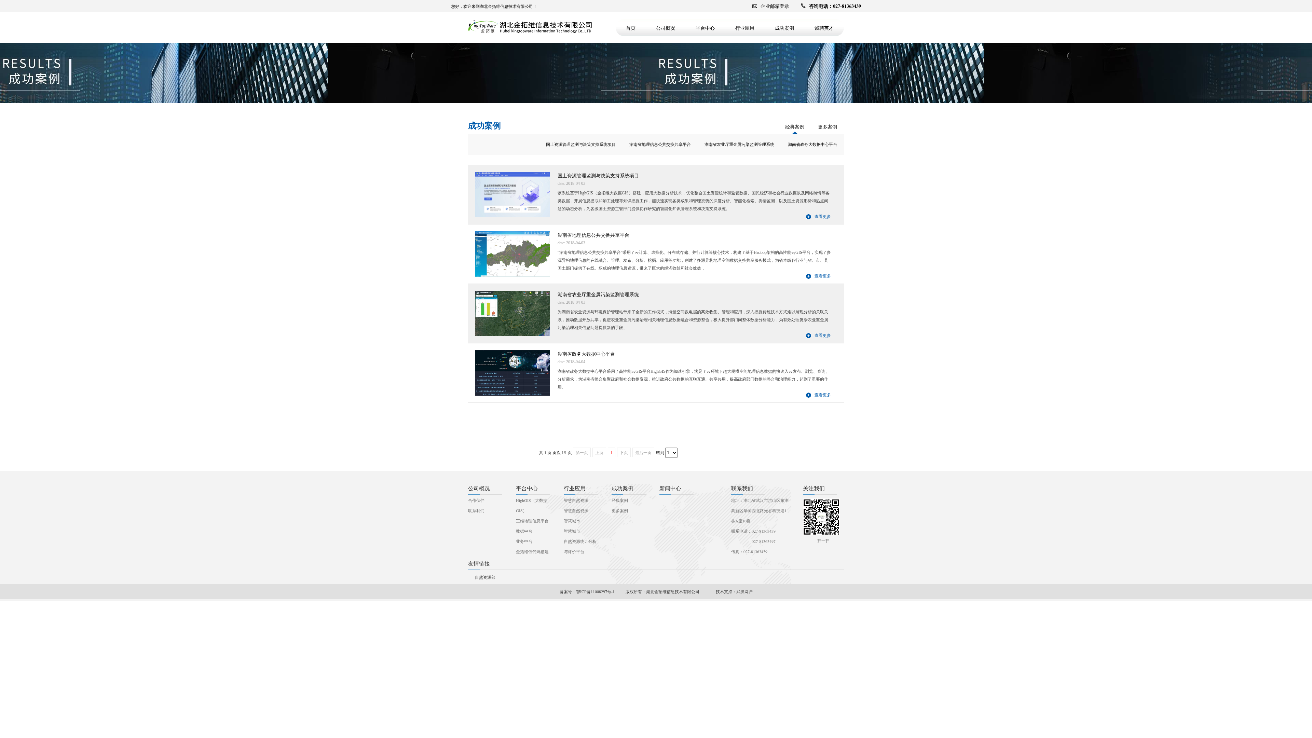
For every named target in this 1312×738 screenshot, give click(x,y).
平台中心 (705, 28)
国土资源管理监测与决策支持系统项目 (581, 144)
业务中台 (524, 541)
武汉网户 (744, 591)
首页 (631, 28)
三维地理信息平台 (532, 520)
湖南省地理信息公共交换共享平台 (660, 144)
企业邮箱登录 (775, 6)
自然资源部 (485, 577)
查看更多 (823, 216)
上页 (599, 452)
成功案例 (784, 28)
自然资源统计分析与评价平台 (580, 546)
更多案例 (827, 126)
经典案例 (794, 126)
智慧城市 (572, 520)
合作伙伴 (476, 500)
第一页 (582, 452)
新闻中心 (670, 488)
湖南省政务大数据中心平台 (812, 144)
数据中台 (524, 531)
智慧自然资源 (576, 500)
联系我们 (476, 510)
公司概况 (665, 28)
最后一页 (643, 452)
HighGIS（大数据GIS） (531, 505)
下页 (624, 452)
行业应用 (744, 28)
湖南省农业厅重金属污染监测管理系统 (739, 144)
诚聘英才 (824, 28)
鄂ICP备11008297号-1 (595, 591)
